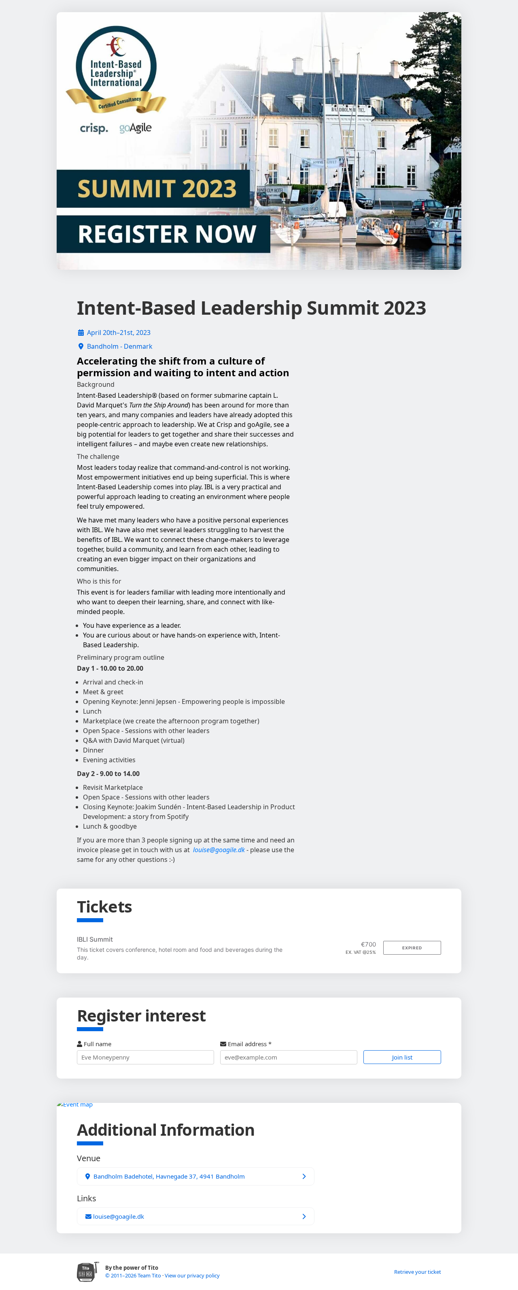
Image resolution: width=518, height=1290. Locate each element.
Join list (402, 1057)
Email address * (249, 1044)
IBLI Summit (95, 939)
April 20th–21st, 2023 (119, 332)
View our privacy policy (192, 1275)
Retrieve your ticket (417, 1271)
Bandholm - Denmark (120, 346)
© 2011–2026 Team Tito (133, 1275)
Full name (96, 1044)
